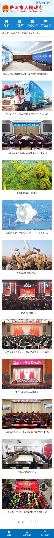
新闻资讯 (26, 33)
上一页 (19, 521)
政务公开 (15, 33)
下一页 (34, 521)
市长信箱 (27, 535)
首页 (6, 33)
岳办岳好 (45, 535)
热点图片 (36, 33)
